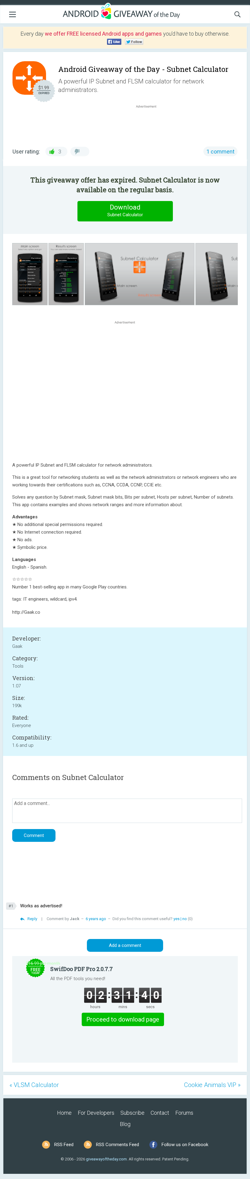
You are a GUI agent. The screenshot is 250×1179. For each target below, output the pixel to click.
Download (125, 210)
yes (176, 918)
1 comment (220, 151)
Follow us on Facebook (185, 1144)
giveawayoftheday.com (106, 1159)
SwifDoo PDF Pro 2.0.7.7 (81, 968)
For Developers (96, 1113)
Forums (184, 1113)
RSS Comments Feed (117, 1144)
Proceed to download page (122, 1019)
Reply (32, 918)
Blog (125, 1124)
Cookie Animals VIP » (212, 1085)
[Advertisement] (149, 124)
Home (64, 1113)
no (184, 918)
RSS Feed (63, 1144)
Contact (160, 1113)
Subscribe (132, 1113)
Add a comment (125, 945)
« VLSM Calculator (34, 1085)
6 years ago (96, 918)
